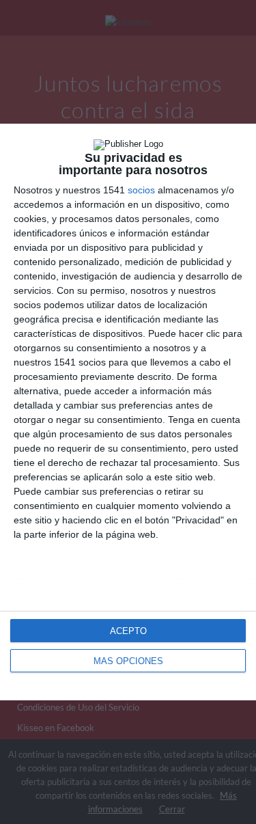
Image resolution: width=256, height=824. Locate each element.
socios (141, 190)
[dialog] (128, 412)
